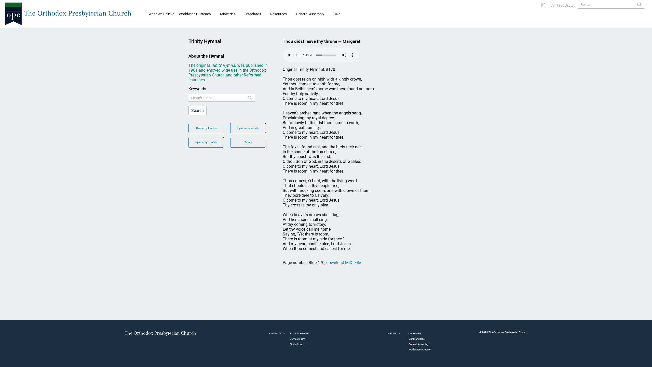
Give (336, 14)
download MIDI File (343, 262)
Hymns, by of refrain (206, 142)
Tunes (248, 142)
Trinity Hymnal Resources (37, 32)
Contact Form (297, 338)
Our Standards (417, 338)
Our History (415, 333)
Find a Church (297, 344)
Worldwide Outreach (420, 349)
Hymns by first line (206, 128)
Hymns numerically (248, 128)
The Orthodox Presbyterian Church (77, 13)
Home (10, 32)
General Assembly (310, 14)
